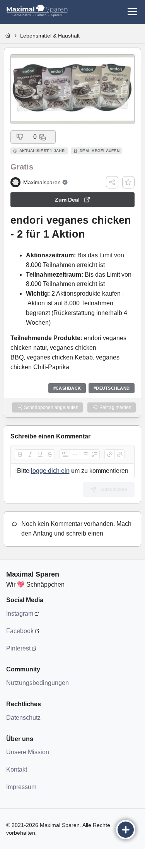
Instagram (19, 613)
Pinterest (18, 648)
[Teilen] (112, 182)
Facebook (20, 631)
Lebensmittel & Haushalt (50, 35)
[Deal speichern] (128, 182)
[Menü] (132, 11)
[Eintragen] (125, 829)
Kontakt (16, 769)
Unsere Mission (27, 752)
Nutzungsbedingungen (37, 683)
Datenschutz (23, 717)
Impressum (21, 787)
